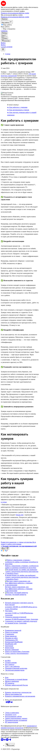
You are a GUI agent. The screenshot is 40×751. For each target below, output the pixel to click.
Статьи (7, 54)
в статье (4, 502)
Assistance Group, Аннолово (28, 619)
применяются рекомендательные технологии (19, 727)
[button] (3, 43)
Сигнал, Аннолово (20, 623)
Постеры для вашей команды (15, 594)
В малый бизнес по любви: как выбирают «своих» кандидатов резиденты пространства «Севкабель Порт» (21, 577)
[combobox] (10, 745)
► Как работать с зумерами (17, 107)
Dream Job (19, 515)
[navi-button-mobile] (3, 49)
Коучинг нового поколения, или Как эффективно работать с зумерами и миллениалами (18, 589)
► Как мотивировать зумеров (18, 110)
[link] (4, 38)
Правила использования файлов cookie (15, 17)
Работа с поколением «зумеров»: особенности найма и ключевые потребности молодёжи (22, 567)
